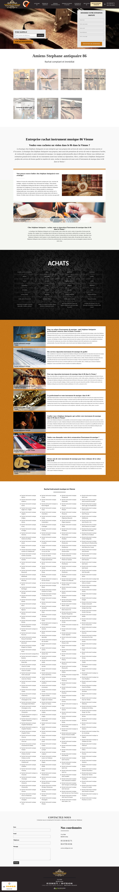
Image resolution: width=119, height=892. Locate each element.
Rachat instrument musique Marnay (49, 790)
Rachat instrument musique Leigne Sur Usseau (49, 703)
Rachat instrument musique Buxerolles (28, 661)
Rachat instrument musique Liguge (49, 728)
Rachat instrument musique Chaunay (28, 769)
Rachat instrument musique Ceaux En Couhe (28, 665)
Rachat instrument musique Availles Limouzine (28, 554)
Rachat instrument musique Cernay (28, 682)
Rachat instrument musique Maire (49, 769)
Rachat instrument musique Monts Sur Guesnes (69, 558)
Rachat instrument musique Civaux (49, 496)
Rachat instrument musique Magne (49, 761)
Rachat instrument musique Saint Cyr (69, 771)
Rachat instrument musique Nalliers (69, 592)
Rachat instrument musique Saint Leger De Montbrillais (89, 504)
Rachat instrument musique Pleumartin (69, 667)
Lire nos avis (9, 888)
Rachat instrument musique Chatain (28, 748)
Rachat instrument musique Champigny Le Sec (28, 707)
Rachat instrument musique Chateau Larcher (28, 757)
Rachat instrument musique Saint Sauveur (89, 558)
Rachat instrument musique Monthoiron (69, 546)
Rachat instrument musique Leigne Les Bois (49, 694)
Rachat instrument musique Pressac (69, 696)
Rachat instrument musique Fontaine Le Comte (49, 590)
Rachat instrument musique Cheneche (28, 782)
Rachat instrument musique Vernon (89, 715)
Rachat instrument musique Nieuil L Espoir (69, 604)
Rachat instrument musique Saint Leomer (89, 508)
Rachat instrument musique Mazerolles (69, 500)
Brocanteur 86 (87, 4)
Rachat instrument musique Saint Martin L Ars (89, 521)
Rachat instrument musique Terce (89, 653)
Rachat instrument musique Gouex (49, 619)
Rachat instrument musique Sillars (89, 628)
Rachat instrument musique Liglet (49, 723)
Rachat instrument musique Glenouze (49, 615)
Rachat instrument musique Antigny (28, 517)
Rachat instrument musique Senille (89, 615)
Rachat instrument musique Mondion (69, 538)
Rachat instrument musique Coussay (49, 529)
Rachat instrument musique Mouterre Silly (69, 583)
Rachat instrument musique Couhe (49, 517)
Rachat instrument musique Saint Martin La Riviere (89, 790)
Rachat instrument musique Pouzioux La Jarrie (89, 798)
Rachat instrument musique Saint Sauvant (89, 554)
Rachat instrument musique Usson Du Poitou (89, 686)
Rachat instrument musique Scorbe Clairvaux (89, 611)
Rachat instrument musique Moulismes (69, 571)
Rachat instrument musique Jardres (49, 648)
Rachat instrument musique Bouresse (28, 633)
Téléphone (16, 840)
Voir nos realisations (23, 42)
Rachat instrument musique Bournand (28, 642)
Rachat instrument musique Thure (89, 669)
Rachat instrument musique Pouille (69, 688)
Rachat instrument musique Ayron (28, 563)
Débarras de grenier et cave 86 (67, 4)
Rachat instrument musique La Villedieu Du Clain (90, 740)
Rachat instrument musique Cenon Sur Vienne (28, 678)
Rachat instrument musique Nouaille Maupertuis (69, 613)
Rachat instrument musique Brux (30, 654)
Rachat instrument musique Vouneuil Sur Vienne (89, 773)
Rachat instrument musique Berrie (28, 583)
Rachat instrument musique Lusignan (49, 753)
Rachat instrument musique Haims (49, 632)
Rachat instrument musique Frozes (49, 598)
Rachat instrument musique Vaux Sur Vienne (89, 698)
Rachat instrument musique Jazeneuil (49, 657)
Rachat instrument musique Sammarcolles (89, 586)
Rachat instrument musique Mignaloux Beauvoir (69, 517)
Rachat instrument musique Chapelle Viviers (28, 732)
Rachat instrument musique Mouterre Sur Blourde (69, 579)
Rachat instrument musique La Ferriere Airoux (50, 579)
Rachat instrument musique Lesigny (49, 711)
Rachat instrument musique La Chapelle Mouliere (29, 728)
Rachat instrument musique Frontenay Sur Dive (49, 594)
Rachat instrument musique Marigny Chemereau (49, 786)
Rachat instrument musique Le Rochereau (70, 729)
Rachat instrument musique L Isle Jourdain (49, 640)
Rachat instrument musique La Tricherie (90, 794)
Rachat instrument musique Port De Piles (70, 675)
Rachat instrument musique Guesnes (49, 628)
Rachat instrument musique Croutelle (49, 542)
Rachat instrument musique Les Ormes (70, 625)
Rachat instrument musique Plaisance (69, 663)
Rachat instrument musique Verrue (89, 723)
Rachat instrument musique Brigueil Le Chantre (28, 646)
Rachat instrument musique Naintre (69, 588)
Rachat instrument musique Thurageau (89, 665)
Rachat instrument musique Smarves (89, 632)
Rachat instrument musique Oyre (69, 638)
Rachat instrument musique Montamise (69, 542)
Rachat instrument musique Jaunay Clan (49, 653)
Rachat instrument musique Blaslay (28, 617)
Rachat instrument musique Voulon (89, 765)
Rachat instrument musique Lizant (49, 740)
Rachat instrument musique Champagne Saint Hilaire (28, 703)
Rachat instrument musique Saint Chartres (69, 758)
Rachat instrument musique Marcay (49, 778)
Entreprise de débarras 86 (77, 4)
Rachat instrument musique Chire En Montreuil (28, 794)
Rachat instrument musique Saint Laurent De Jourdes (89, 500)
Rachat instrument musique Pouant (69, 683)
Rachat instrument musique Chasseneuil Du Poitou (28, 744)
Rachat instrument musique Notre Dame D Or (69, 608)
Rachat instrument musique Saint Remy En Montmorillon (89, 542)
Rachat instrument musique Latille (49, 678)
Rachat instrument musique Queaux (69, 708)
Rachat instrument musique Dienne (49, 567)
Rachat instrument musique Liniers (49, 736)
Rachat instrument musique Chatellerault (28, 761)
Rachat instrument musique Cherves (28, 790)
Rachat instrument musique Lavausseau (49, 686)
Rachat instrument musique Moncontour (69, 533)
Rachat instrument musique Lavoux (49, 690)
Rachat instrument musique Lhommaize (49, 719)
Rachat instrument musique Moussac (69, 575)
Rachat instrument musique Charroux (28, 740)
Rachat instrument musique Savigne (89, 598)
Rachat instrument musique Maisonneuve (49, 773)
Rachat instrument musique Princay (69, 700)
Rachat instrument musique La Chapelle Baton (29, 715)
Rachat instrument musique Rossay (69, 746)
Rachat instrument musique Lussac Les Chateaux (49, 757)
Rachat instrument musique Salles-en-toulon (89, 582)
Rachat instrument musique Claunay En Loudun (89, 786)
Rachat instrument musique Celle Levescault (28, 673)
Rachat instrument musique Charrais (28, 736)
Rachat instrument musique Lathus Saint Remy (49, 673)
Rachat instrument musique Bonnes (28, 621)
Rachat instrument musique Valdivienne (89, 517)
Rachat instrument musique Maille (49, 765)
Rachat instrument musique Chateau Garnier (28, 753)
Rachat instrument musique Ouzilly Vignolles (69, 633)
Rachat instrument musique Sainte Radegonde (89, 538)
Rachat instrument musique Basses (28, 567)
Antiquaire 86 (37, 4)
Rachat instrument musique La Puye (70, 704)
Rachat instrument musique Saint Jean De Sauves (69, 796)
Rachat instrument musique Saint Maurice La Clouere (89, 525)
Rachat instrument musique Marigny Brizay (49, 782)
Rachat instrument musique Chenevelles (28, 786)
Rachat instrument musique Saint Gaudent (69, 775)
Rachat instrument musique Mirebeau (69, 529)
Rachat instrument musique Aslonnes (28, 533)
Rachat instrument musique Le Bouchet (29, 629)
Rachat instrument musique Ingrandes (49, 636)
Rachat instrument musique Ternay (89, 657)
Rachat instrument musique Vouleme (89, 761)
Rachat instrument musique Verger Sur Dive (89, 711)
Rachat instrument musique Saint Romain (89, 550)
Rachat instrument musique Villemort (89, 744)
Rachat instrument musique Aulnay (28, 546)
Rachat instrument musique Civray (49, 500)
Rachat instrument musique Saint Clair (69, 767)
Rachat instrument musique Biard (28, 604)
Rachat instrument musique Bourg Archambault (28, 638)
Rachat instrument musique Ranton (69, 717)
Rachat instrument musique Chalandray (28, 694)
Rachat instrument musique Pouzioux (69, 692)
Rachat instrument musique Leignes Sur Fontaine (49, 698)
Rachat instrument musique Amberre (28, 500)
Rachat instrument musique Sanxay (89, 590)
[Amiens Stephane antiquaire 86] (13, 4)
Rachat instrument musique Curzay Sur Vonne (49, 554)
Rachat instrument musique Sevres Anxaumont (89, 623)
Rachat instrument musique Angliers (28, 513)
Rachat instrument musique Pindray (69, 658)
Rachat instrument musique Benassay (28, 579)
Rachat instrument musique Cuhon (49, 546)
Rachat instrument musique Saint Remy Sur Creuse (89, 546)
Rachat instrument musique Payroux (69, 650)
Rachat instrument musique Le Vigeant (90, 736)
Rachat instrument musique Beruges (28, 592)
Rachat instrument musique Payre (69, 646)
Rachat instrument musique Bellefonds (28, 575)
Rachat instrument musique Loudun (49, 744)
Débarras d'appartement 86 (55, 4)
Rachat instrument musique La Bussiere (29, 657)
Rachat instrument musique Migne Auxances (69, 521)
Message (15, 846)
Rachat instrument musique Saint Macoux (89, 513)
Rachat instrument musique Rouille (69, 750)
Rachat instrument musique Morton (69, 567)
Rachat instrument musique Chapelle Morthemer (28, 723)
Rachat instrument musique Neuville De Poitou (69, 600)
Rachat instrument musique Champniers (28, 711)
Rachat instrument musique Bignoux (28, 608)
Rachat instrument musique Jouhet (49, 661)
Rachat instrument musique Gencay (49, 603)
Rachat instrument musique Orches (69, 621)
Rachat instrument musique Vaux (89, 694)
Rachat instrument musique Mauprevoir (69, 496)
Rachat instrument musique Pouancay (69, 679)
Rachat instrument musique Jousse (49, 669)
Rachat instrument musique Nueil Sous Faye (69, 617)
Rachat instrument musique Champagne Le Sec (28, 698)
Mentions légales (70, 885)
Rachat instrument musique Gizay (49, 611)
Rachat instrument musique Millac (69, 525)
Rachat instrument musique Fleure (49, 586)
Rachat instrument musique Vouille (89, 757)
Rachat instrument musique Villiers (89, 748)
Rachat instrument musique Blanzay (28, 613)
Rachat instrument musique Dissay (49, 571)
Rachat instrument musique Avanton (28, 558)
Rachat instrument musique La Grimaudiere (50, 623)
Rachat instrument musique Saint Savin (89, 563)
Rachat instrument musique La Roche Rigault (50, 504)
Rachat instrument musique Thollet (89, 661)
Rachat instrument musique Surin (89, 644)
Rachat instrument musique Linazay (49, 732)
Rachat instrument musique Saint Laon (89, 496)
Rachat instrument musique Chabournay (28, 686)
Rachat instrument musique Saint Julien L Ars (69, 800)
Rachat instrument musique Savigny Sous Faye (89, 607)
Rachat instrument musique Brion (28, 650)
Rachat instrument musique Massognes (49, 798)
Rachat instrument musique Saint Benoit (69, 754)
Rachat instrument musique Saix (90, 579)
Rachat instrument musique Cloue (49, 508)
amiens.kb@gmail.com (67, 848)
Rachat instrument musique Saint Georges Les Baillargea (69, 783)
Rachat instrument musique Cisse (28, 803)
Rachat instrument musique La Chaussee (29, 773)
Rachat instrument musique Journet (49, 665)
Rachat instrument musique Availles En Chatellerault (28, 550)
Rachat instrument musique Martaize (49, 794)
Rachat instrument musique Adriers (28, 496)
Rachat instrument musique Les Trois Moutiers (90, 678)
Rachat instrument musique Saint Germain (69, 788)
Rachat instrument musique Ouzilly (69, 629)
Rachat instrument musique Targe (89, 648)
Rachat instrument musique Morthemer (69, 563)
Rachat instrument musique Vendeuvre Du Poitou (89, 707)
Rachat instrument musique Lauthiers (49, 682)
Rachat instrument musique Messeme (69, 513)
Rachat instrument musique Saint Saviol (89, 567)
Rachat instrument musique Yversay (89, 782)
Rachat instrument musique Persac (69, 654)
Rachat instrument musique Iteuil (49, 644)
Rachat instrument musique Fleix (50, 583)
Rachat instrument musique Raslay (69, 721)
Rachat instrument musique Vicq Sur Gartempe (90, 732)
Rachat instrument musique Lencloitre (49, 707)
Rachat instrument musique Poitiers (69, 671)
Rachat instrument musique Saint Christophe (69, 763)
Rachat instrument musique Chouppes (28, 798)
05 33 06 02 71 (111, 3)
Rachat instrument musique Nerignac (69, 596)
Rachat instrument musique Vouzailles (89, 778)
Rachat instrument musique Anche (28, 504)
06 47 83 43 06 (111, 5)
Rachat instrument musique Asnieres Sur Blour (28, 538)
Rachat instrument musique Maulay (49, 803)
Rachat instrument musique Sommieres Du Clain (89, 636)
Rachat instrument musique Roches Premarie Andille (69, 733)
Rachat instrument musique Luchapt (49, 748)
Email (14, 833)
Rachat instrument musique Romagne (69, 742)
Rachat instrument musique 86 (96, 4)
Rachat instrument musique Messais (69, 508)
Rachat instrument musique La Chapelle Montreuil (29, 719)
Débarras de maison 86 (45, 4)
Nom (14, 827)
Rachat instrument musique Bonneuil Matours (28, 625)
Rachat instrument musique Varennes (89, 690)
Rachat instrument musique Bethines (28, 596)
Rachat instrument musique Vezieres (89, 728)
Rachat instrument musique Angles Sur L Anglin (28, 508)
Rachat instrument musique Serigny (89, 619)
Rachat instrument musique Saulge (89, 594)
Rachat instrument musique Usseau (89, 682)
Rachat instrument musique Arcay (28, 525)
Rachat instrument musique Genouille (49, 607)
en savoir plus (24, 89)
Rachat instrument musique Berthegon (28, 588)
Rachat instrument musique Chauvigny (28, 778)
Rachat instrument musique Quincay (69, 713)
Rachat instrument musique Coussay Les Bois (49, 533)
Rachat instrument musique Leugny (49, 715)
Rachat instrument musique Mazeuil (69, 504)
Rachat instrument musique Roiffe (69, 738)
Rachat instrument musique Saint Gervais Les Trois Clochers (70, 792)
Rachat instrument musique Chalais (28, 690)
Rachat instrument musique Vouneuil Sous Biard (89, 769)
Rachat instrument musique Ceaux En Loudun (28, 669)
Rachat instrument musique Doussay (49, 575)
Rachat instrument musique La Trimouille (90, 673)
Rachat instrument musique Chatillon (28, 765)
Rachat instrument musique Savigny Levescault (89, 603)
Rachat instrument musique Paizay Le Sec (69, 642)
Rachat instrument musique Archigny (28, 529)
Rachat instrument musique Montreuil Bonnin (69, 554)
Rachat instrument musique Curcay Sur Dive (49, 550)
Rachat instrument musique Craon (49, 538)
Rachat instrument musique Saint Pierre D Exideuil (89, 533)
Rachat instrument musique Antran (28, 521)
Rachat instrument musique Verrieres (89, 719)
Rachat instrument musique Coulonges (49, 525)
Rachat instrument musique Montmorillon (69, 550)
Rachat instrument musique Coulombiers (49, 521)
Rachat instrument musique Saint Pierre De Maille (89, 529)
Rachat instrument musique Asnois (28, 542)
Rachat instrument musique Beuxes (28, 600)
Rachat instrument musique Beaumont (28, 571)
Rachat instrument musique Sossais (89, 640)
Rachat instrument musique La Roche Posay (70, 725)
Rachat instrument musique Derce (49, 563)
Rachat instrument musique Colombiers (49, 513)
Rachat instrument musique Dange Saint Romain (49, 558)
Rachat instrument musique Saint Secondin (89, 571)
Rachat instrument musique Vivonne (89, 753)
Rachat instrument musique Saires (89, 575)
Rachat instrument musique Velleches (89, 703)
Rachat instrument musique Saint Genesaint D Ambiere (69, 779)
